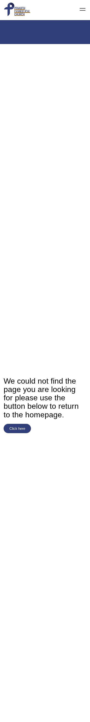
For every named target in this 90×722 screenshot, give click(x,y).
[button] (83, 10)
